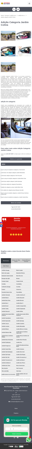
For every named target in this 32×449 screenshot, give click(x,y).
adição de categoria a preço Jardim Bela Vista (12, 187)
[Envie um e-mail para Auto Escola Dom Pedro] (18, 9)
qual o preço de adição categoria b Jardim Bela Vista (13, 178)
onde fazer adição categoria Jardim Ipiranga (11, 181)
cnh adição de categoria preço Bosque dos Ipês (12, 190)
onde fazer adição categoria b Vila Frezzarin (11, 175)
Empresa (16, 413)
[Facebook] (17, 437)
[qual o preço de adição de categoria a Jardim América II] (8, 35)
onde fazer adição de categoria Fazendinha (11, 184)
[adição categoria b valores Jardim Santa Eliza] (23, 51)
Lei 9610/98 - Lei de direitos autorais (9, 381)
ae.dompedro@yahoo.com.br (16, 401)
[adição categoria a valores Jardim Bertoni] (8, 67)
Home (16, 408)
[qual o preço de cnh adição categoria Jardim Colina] (8, 51)
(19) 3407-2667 (10, 154)
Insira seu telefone (16, 425)
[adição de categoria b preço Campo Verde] (23, 35)
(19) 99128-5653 (16, 209)
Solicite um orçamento (16, 159)
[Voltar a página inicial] (5, 3)
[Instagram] (14, 437)
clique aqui (17, 154)
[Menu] (29, 3)
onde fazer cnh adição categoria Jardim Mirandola (13, 172)
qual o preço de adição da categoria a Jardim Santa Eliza (14, 197)
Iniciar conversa (16, 434)
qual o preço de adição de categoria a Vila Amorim (13, 169)
